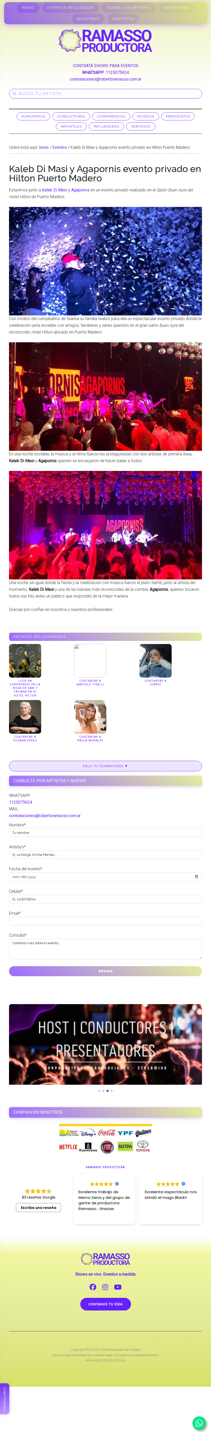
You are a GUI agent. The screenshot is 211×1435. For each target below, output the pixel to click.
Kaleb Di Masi (54, 190)
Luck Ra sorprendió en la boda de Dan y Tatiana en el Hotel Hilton (25, 688)
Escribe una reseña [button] (38, 1207)
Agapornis (80, 190)
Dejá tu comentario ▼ (105, 766)
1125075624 (117, 72)
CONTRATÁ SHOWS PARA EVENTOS (105, 65)
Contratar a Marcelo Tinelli (90, 682)
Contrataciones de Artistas (120, 1350)
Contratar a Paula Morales (90, 738)
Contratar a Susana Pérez (25, 738)
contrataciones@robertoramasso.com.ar (105, 79)
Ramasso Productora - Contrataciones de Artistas (105, 40)
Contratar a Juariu (155, 682)
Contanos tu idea (106, 1304)
